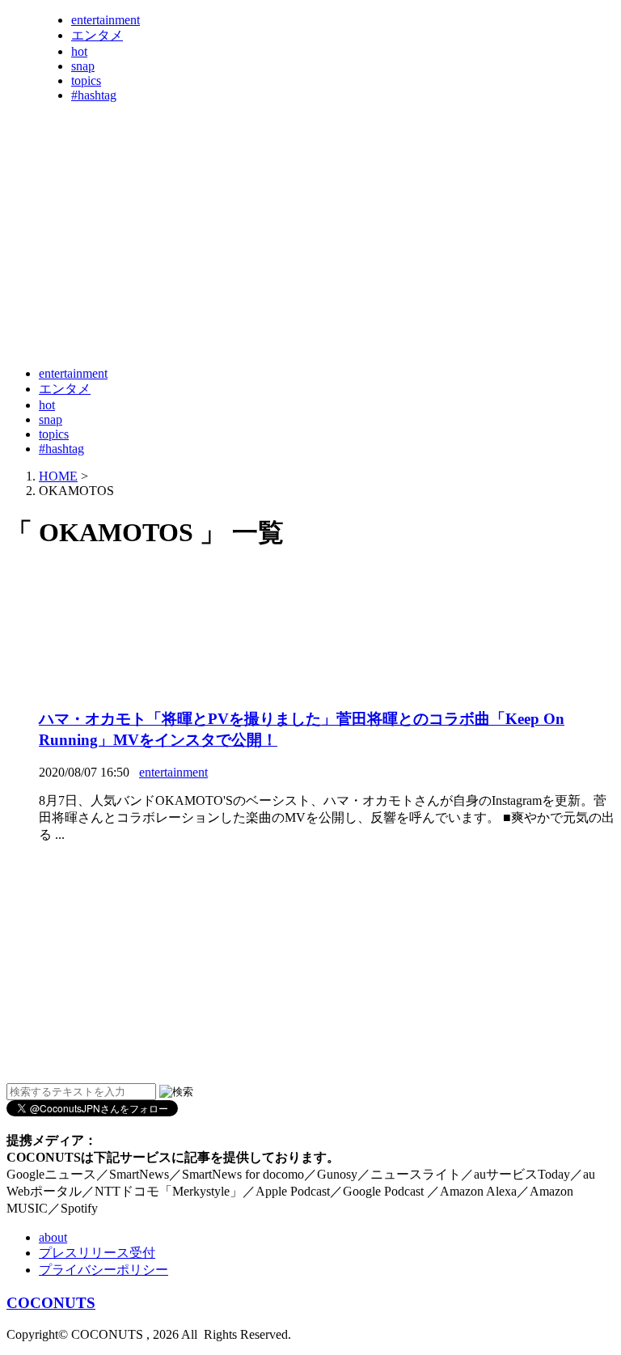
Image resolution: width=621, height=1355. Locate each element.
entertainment (105, 20)
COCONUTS (50, 1302)
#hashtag (93, 95)
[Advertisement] (300, 313)
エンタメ (97, 35)
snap (83, 66)
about (53, 1237)
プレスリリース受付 (97, 1253)
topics (86, 80)
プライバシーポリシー (103, 1270)
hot (79, 51)
